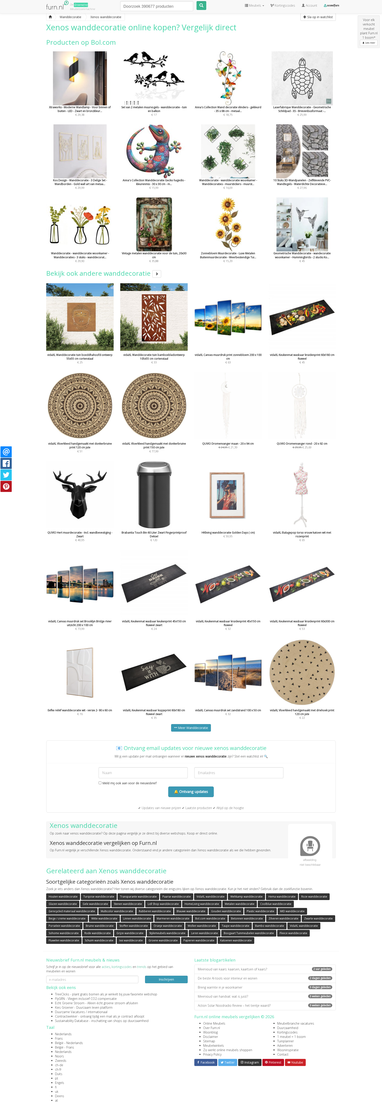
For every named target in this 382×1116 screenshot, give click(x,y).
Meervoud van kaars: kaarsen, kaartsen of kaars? (264, 969)
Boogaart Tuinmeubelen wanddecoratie (249, 933)
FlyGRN (60, 998)
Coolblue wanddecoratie (275, 904)
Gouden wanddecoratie (226, 911)
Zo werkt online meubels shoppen (227, 1050)
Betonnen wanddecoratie (247, 918)
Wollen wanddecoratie (202, 926)
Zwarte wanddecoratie (318, 918)
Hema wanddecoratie (282, 896)
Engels (59, 1083)
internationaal (97, 1012)
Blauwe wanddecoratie (191, 911)
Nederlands (63, 1034)
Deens (59, 1096)
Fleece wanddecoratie (293, 933)
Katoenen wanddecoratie (236, 940)
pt (56, 1078)
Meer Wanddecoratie (192, 728)
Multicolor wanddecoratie (117, 911)
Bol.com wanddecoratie (210, 918)
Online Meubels (214, 1023)
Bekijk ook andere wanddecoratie (99, 273)
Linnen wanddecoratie (137, 918)
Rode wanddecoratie (97, 933)
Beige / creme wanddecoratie (67, 918)
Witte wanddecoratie (104, 918)
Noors (59, 1056)
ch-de (59, 1065)
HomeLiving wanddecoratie (202, 904)
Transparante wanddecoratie (138, 896)
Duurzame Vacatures (70, 1012)
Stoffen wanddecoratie (133, 926)
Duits (58, 1074)
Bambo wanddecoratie (269, 926)
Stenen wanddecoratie (128, 904)
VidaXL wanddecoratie (211, 896)
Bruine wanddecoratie (100, 926)
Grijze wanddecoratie (130, 933)
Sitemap (209, 1041)
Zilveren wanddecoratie (283, 918)
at (56, 1100)
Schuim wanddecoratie (99, 940)
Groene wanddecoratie (163, 940)
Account (311, 5)
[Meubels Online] (50, 17)
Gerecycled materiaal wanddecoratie (72, 911)
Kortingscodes (287, 1032)
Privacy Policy (212, 1054)
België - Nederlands (69, 1043)
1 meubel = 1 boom (291, 1037)
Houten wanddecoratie (63, 896)
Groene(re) (81, 5)
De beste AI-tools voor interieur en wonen (264, 978)
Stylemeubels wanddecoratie (167, 933)
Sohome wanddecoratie (64, 933)
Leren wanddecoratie (204, 933)
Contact (282, 1054)
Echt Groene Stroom (69, 1003)
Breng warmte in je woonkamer (264, 987)
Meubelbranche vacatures (295, 1023)
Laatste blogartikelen (214, 960)
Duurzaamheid (287, 1028)
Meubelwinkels (213, 1045)
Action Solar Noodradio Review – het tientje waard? (264, 1005)
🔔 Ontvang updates (191, 791)
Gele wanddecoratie (95, 904)
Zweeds (60, 1060)
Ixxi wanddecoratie (131, 940)
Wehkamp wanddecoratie (246, 896)
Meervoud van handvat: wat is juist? (264, 996)
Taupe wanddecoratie (235, 926)
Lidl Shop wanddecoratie (163, 904)
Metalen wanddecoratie (239, 904)
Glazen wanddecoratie (63, 904)
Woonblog (210, 1032)
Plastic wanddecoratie (260, 911)
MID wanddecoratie (292, 911)
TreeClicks (62, 994)
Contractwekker (66, 1016)
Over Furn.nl (211, 1028)
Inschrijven (166, 979)
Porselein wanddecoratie (64, 926)
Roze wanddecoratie (314, 896)
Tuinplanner (285, 1041)
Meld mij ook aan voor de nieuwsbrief (129, 783)
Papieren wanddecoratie (198, 940)
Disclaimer (210, 1037)
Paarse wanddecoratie (176, 896)
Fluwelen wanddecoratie (64, 940)
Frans (59, 1038)
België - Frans (64, 1047)
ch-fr (58, 1069)
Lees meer (370, 42)
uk (56, 1091)
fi (56, 1087)
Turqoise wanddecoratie (98, 896)
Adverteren (285, 1045)
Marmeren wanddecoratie (173, 918)
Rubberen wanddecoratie (155, 911)
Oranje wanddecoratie (168, 926)
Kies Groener (64, 1007)
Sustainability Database (71, 1021)
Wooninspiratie (288, 1050)
